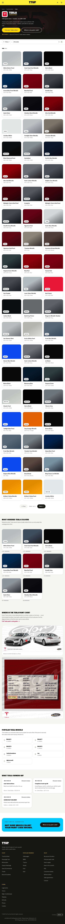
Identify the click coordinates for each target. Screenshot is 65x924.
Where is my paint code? (31, 30)
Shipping (4, 897)
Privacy (3, 903)
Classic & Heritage (6, 865)
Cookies (4, 906)
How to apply (47, 862)
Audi (24, 871)
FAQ (45, 868)
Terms (3, 891)
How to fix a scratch (49, 865)
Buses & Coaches (6, 874)
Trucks (3, 871)
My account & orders (49, 856)
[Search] (61, 41)
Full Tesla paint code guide (10, 621)
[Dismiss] (27, 919)
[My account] (57, 2)
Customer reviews (48, 871)
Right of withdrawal (7, 894)
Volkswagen (26, 856)
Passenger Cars (6, 859)
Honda (24, 865)
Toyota (25, 862)
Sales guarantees (48, 877)
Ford (24, 868)
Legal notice (5, 888)
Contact (46, 881)
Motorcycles (5, 862)
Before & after (47, 874)
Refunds (4, 900)
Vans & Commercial (7, 868)
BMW (24, 859)
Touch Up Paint (9, 9)
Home (3, 9)
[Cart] (61, 2)
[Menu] (2, 2)
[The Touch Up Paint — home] (32, 2)
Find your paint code (49, 859)
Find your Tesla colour (11, 30)
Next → (41, 506)
